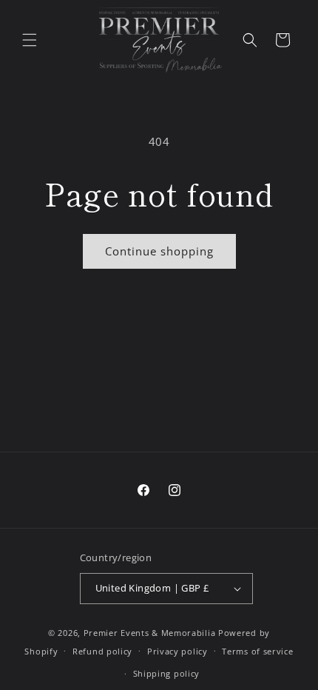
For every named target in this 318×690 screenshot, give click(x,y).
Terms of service (257, 651)
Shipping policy (166, 673)
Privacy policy (177, 651)
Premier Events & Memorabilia (150, 632)
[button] (29, 40)
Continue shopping (159, 251)
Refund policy (102, 651)
